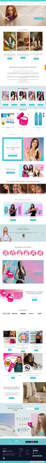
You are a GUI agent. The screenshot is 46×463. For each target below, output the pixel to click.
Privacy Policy (27, 453)
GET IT (23, 351)
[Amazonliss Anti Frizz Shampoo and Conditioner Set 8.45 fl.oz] (38, 119)
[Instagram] (37, 455)
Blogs (19, 454)
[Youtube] (35, 455)
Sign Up (37, 408)
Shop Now (5, 104)
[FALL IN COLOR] (23, 41)
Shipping (20, 451)
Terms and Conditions (28, 454)
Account (41, 3)
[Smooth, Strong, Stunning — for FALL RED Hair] (23, 337)
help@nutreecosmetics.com (37, 453)
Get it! (36, 350)
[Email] (37, 450)
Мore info (23, 57)
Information (32, 3)
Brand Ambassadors (28, 450)
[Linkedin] (41, 455)
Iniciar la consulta (11, 172)
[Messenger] (34, 450)
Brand (15, 3)
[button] (23, 24)
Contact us (20, 452)
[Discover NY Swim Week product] (9, 337)
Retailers (20, 456)
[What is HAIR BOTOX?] (33, 209)
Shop (17, 3)
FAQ (27, 3)
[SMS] (36, 450)
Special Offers (24, 3)
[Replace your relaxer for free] (13, 362)
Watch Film (38, 273)
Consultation (20, 3)
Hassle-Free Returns (21, 450)
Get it (10, 349)
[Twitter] (33, 455)
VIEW (4, 188)
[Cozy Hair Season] (36, 41)
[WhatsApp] (33, 450)
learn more (33, 377)
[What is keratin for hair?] (13, 209)
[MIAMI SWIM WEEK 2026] (36, 337)
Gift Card (27, 452)
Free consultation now (12, 155)
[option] (23, 15)
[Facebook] (34, 455)
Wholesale (20, 455)
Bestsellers (23, 110)
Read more (34, 299)
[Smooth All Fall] (9, 41)
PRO (29, 3)
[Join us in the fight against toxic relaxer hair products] (33, 362)
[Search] (43, 3)
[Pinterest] (38, 455)
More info (9, 58)
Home (13, 3)
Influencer (27, 451)
